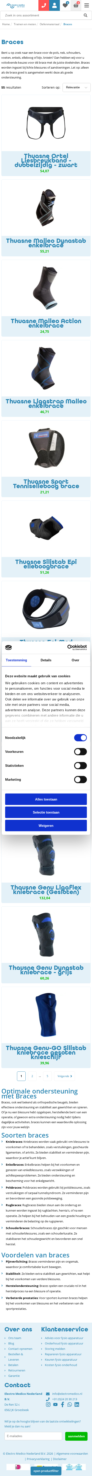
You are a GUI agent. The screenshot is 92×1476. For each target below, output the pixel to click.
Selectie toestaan (46, 812)
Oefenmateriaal (49, 24)
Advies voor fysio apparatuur (64, 1338)
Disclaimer (60, 1459)
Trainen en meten (25, 24)
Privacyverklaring (38, 1459)
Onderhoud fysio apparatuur (64, 1343)
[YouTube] (56, 1406)
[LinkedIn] (78, 1406)
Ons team (14, 1338)
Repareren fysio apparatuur (63, 1354)
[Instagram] (49, 1406)
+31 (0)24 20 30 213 (64, 1399)
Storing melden (55, 1349)
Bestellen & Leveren (15, 1357)
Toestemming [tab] (16, 660)
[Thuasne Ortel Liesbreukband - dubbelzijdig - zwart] (46, 135)
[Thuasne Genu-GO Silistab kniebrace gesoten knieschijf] (46, 1027)
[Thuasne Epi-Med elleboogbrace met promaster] (46, 621)
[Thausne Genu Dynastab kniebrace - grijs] (46, 945)
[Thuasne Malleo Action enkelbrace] (46, 298)
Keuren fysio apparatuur (61, 1359)
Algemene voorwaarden (72, 1453)
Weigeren (46, 825)
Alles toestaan (46, 799)
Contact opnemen (20, 1349)
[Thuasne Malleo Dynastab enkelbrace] (46, 218)
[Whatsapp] (71, 1406)
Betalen (13, 1365)
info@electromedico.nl (67, 1394)
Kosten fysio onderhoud (61, 1365)
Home (6, 24)
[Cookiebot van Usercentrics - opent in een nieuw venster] (67, 648)
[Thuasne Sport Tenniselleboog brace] (46, 458)
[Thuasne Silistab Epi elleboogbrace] (46, 539)
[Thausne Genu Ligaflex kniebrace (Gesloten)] (46, 864)
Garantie (14, 1376)
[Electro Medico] (15, 6)
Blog (11, 1343)
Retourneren (16, 1370)
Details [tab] (46, 660)
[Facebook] (63, 1406)
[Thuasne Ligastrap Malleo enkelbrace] (46, 378)
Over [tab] (75, 660)
